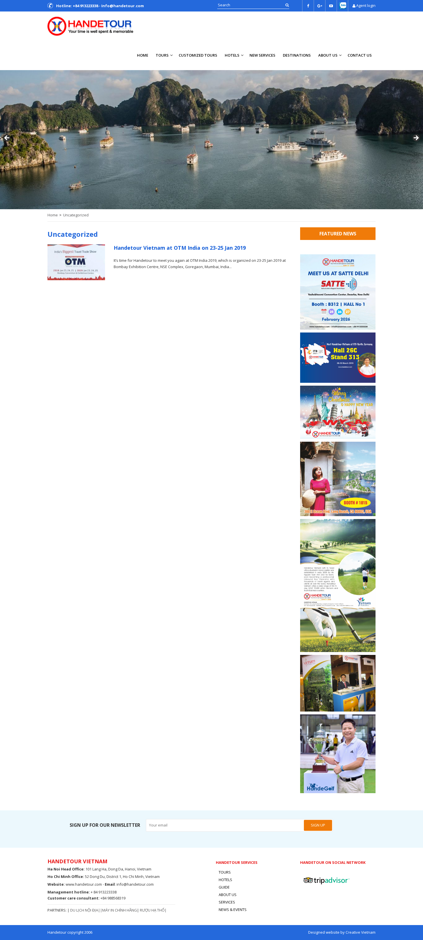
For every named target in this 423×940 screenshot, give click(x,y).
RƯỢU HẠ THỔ (152, 910)
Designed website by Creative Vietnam (342, 932)
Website (55, 884)
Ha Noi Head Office (65, 869)
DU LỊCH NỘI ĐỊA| (85, 910)
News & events (233, 909)
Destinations (297, 55)
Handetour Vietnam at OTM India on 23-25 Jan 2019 (180, 247)
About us (328, 55)
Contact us (360, 55)
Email (110, 884)
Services (227, 902)
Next (415, 138)
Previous (7, 138)
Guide (224, 887)
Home (142, 55)
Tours (162, 55)
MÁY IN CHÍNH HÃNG (119, 910)
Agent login (366, 5)
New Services (262, 55)
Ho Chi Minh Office (65, 876)
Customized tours (198, 55)
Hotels (232, 55)
